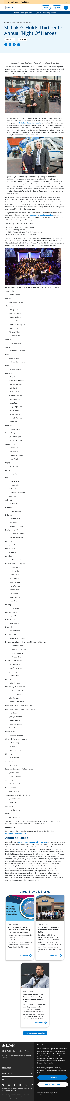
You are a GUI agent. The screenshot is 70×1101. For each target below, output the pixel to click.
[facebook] (3, 1085)
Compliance (26, 1096)
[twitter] (26, 1085)
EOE (3, 1094)
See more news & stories (35, 1033)
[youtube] (32, 1084)
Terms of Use (5, 1096)
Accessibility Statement (16, 1094)
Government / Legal (6, 1098)
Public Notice (26, 1094)
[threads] (20, 1085)
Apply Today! (52, 1077)
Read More (25, 2)
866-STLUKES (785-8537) (16, 1051)
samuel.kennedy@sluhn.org (15, 833)
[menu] (4, 7)
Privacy (7, 1094)
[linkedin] (15, 1085)
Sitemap (15, 1098)
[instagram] (9, 1085)
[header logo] (10, 8)
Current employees (52, 1084)
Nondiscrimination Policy (16, 1096)
